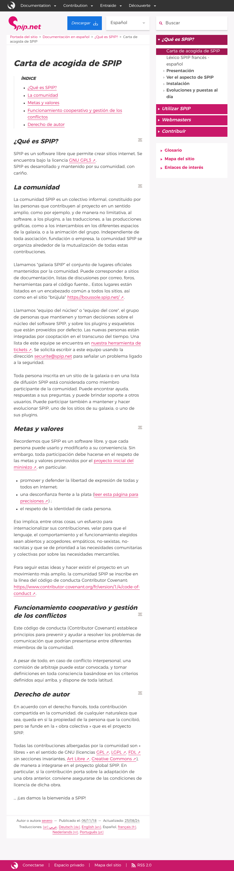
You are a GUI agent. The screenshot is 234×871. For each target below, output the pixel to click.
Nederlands (62, 832)
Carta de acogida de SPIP (193, 51)
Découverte (140, 6)
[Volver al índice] (140, 140)
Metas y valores (43, 103)
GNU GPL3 (80, 161)
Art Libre (76, 759)
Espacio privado (69, 865)
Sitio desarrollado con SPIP (14, 865)
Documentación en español (66, 37)
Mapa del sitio (179, 159)
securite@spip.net (53, 357)
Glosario (173, 151)
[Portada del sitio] (25, 23)
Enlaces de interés (184, 168)
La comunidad (43, 96)
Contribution (75, 6)
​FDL (132, 753)
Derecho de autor (46, 125)
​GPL (100, 753)
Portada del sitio (23, 37)
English (88, 827)
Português (88, 832)
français (124, 827)
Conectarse (33, 865)
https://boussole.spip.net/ (93, 298)
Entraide (108, 6)
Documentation (36, 6)
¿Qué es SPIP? (106, 37)
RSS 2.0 (144, 865)
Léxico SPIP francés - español (187, 61)
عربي (53, 827)
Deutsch (66, 827)
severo (47, 821)
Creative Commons (112, 759)
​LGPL (116, 753)
